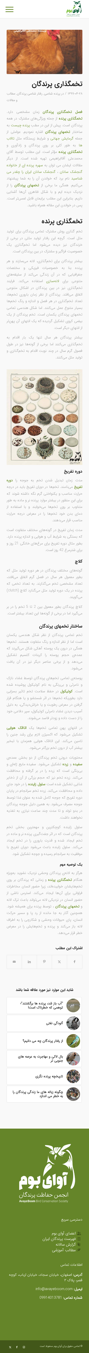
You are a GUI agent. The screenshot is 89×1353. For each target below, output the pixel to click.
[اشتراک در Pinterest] (44, 962)
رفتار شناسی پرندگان (29, 93)
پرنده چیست (20, 125)
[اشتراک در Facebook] (74, 962)
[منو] (12, 9)
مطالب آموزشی (64, 1250)
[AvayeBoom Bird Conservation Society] (52, 9)
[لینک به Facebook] (16, 1347)
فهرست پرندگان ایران (59, 1239)
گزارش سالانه (66, 1244)
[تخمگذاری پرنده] (44, 52)
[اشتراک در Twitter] (59, 962)
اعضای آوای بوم (64, 1233)
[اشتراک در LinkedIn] (29, 962)
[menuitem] (12, 9)
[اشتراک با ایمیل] (14, 962)
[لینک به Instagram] (23, 1347)
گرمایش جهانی (61, 138)
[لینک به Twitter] (10, 1347)
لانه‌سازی (54, 281)
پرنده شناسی (52, 93)
